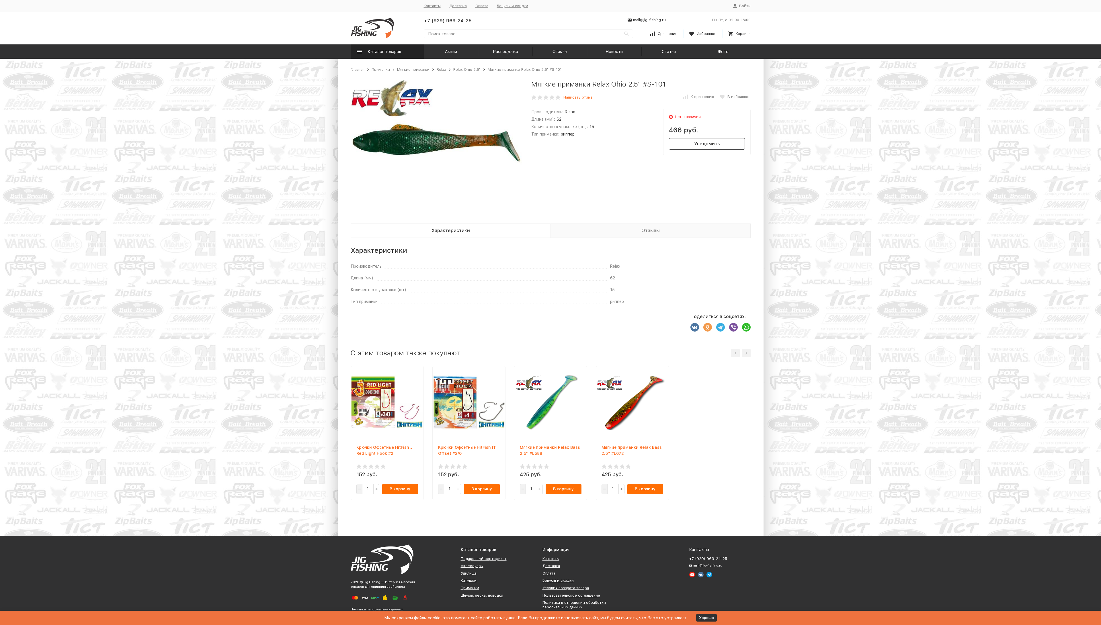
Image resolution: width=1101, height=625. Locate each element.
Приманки (381, 69)
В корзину (400, 489)
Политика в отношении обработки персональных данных (574, 604)
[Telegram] (720, 327)
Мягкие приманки (413, 69)
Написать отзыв (578, 97)
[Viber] (733, 327)
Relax (441, 69)
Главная (357, 69)
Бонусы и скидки (512, 6)
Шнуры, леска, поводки (482, 595)
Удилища (469, 573)
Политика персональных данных (377, 609)
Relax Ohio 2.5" (467, 69)
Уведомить (707, 143)
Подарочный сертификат (484, 559)
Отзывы (560, 51)
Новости (614, 51)
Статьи (669, 51)
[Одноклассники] (707, 327)
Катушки (469, 580)
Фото (723, 51)
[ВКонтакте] (694, 327)
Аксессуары (472, 566)
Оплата (481, 6)
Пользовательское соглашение (571, 595)
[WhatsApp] (746, 327)
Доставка (458, 6)
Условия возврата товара (565, 588)
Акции (451, 51)
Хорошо (706, 618)
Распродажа (505, 51)
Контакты (432, 6)
